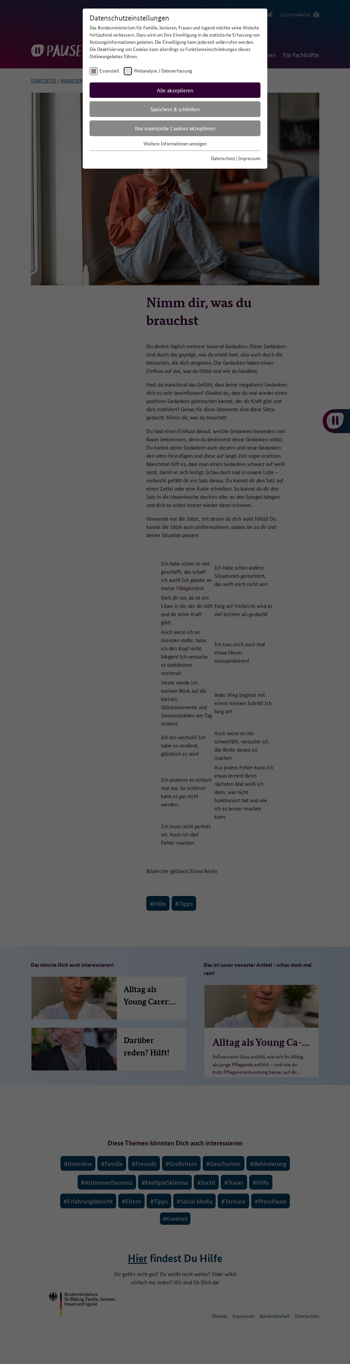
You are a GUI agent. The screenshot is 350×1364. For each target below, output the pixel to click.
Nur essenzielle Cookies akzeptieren (175, 128)
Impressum (249, 158)
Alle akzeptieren (175, 90)
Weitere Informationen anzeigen (175, 143)
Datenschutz (223, 158)
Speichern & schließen (175, 109)
